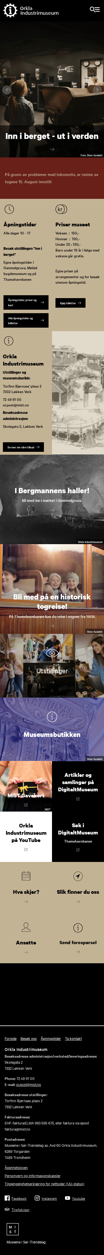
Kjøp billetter (68, 303)
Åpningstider (51, 1038)
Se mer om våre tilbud (21, 447)
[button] (97, 150)
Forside (10, 1038)
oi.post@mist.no (28, 1084)
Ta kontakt (73, 1038)
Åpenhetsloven (16, 1167)
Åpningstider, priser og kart (22, 302)
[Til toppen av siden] (97, 1229)
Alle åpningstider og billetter (20, 320)
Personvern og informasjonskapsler (33, 1175)
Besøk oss (29, 1038)
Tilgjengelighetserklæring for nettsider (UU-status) (44, 1183)
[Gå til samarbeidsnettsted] (52, 1229)
